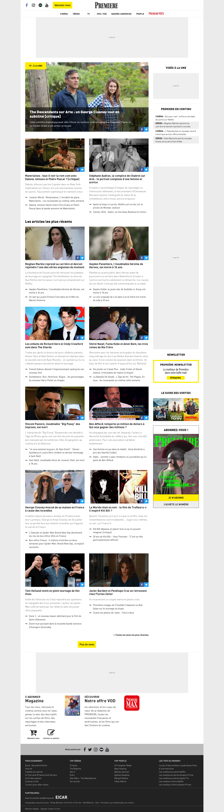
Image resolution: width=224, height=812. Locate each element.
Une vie (28, 768)
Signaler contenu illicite (50, 809)
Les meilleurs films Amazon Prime (175, 784)
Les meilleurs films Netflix (171, 781)
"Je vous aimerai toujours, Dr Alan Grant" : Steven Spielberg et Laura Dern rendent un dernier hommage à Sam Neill (56, 453)
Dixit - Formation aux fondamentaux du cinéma (114, 802)
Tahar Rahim (120, 781)
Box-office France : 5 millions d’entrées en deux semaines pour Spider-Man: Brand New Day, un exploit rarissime (56, 544)
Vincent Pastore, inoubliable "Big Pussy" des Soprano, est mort (52, 425)
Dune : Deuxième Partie (36, 765)
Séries (76, 13)
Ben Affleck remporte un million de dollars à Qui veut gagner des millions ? (116, 425)
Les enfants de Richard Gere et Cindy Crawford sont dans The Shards (54, 345)
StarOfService (88, 802)
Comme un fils (32, 781)
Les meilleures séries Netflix (172, 771)
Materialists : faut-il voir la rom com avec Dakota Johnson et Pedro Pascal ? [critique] (52, 177)
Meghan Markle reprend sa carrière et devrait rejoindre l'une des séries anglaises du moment (54, 265)
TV (88, 13)
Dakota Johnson (121, 771)
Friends (73, 765)
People (140, 13)
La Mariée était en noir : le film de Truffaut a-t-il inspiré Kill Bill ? (118, 509)
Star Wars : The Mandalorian (83, 778)
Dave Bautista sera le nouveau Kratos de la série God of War (173, 140)
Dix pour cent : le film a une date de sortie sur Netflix (175, 118)
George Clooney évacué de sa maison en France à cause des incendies (54, 509)
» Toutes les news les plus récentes (131, 635)
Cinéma (64, 13)
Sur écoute (75, 781)
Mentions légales (32, 809)
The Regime (75, 768)
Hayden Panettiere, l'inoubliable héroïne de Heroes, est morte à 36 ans (116, 265)
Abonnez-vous (62, 5)
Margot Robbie (121, 778)
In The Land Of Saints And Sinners (41, 775)
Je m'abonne (176, 497)
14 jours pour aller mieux (36, 784)
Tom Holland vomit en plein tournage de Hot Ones (52, 592)
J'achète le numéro (176, 504)
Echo (72, 775)
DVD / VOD (102, 13)
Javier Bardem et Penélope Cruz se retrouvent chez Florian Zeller (118, 592)
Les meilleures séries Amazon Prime (176, 775)
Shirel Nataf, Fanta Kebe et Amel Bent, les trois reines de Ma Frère (118, 345)
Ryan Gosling (120, 768)
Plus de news (87, 644)
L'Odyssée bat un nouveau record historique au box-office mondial (175, 132)
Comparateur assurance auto (37, 802)
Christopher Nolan (123, 765)
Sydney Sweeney (121, 775)
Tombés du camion (34, 771)
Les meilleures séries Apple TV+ (174, 778)
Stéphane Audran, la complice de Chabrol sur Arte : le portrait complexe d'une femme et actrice (117, 179)
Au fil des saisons (33, 778)
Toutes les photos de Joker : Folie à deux (113, 612)
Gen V (72, 771)
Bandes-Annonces (121, 13)
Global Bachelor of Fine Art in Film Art (65, 802)
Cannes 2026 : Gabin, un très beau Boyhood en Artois (119, 211)
